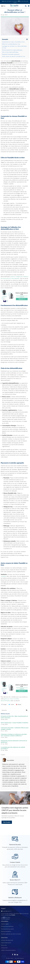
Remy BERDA (10, 760)
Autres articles (4, 947)
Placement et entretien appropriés (11, 54)
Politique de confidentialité (7, 926)
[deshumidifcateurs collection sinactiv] (15, 302)
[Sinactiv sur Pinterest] (15, 954)
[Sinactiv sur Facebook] (13, 954)
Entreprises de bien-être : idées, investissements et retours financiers (14, 716)
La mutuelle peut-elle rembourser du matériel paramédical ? (13, 747)
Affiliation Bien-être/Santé (7, 940)
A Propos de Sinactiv (5, 917)
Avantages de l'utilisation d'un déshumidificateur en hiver (14, 47)
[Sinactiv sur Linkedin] (17, 954)
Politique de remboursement (7, 929)
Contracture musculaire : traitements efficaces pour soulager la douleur (15, 728)
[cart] (28, 6)
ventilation (3, 576)
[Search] (25, 6)
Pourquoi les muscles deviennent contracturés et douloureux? (14, 741)
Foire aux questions (5, 919)
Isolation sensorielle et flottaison (8, 950)
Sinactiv (12, 958)
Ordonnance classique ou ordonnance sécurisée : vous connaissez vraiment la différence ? (14, 734)
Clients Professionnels (6, 942)
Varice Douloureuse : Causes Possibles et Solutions (14, 722)
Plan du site (3, 945)
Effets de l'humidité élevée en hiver (11, 44)
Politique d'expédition (6, 931)
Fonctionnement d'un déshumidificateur (12, 50)
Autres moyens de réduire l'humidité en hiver (13, 56)
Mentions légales (5, 924)
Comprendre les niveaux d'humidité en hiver (13, 42)
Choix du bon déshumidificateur (10, 52)
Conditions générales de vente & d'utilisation (11, 934)
